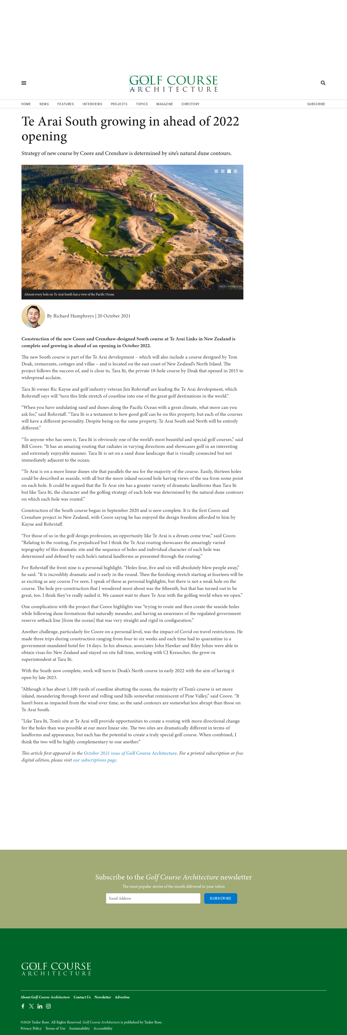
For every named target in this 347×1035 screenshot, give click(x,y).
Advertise (122, 997)
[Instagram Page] (48, 1006)
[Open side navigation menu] (23, 83)
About (45, 997)
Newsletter (102, 997)
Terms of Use (55, 1028)
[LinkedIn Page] (40, 1006)
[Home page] (173, 83)
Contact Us (82, 997)
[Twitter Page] (31, 1006)
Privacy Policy (31, 1028)
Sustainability (79, 1028)
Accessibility (102, 1028)
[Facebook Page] (23, 1006)
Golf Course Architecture (130, 753)
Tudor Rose (153, 1022)
